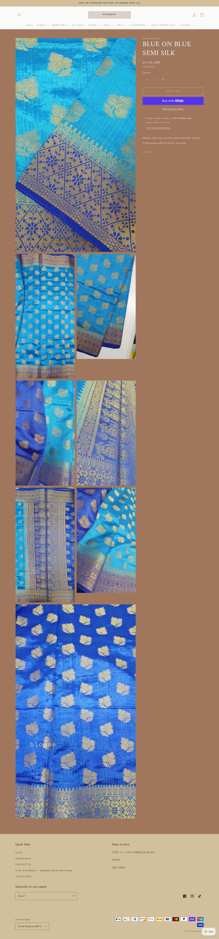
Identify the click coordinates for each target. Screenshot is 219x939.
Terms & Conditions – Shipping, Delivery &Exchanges (43, 870)
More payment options (173, 109)
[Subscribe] (73, 896)
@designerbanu (23, 858)
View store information (158, 128)
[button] (19, 15)
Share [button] (149, 152)
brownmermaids (197, 931)
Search (18, 852)
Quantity (147, 73)
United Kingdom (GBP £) (30, 926)
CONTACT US (23, 864)
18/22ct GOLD (23, 876)
